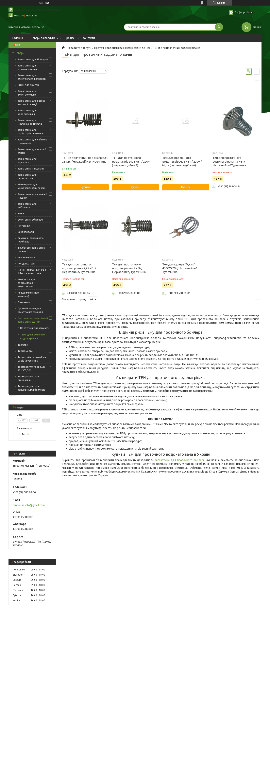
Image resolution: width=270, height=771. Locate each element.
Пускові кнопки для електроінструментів (30, 310)
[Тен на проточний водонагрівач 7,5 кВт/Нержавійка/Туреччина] (85, 121)
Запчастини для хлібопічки (27, 205)
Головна (17, 38)
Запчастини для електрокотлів (27, 93)
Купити (85, 187)
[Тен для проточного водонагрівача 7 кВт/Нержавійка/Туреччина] (135, 227)
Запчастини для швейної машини (32, 196)
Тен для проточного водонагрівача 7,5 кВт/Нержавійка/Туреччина (229, 161)
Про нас (70, 38)
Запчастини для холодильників (27, 112)
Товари (19, 53)
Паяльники (24, 302)
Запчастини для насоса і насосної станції (32, 102)
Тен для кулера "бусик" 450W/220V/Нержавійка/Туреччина (179, 268)
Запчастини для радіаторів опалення (30, 131)
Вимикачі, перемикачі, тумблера (31, 240)
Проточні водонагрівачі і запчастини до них (33, 320)
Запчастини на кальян (31, 168)
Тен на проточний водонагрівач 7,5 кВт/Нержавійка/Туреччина (85, 159)
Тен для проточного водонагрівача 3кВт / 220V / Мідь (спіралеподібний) (182, 161)
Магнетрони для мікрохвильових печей (31, 186)
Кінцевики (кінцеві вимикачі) (28, 294)
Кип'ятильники (26, 257)
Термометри (25, 351)
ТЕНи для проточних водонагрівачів (32, 336)
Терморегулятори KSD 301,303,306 (31, 368)
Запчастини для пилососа (27, 160)
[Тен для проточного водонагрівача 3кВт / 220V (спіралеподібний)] (135, 121)
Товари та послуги (43, 38)
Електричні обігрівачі (30, 219)
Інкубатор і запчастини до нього (31, 249)
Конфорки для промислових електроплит (26, 283)
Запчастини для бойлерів (33, 59)
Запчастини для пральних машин (28, 67)
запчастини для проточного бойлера (180, 460)
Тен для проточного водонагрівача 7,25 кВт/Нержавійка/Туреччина (79, 268)
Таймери (23, 344)
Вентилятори (26, 231)
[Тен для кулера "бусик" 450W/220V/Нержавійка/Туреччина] (185, 227)
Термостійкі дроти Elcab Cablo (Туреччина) (32, 359)
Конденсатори (26, 263)
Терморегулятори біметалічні (29, 378)
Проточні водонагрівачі (34, 328)
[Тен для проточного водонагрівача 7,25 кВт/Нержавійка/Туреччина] (85, 227)
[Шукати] (219, 27)
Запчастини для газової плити (32, 151)
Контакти (89, 38)
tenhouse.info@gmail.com (29, 505)
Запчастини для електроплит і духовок (32, 77)
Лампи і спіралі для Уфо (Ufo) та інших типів (32, 271)
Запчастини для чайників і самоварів (32, 141)
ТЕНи (21, 213)
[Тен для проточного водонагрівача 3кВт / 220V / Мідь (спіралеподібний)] (185, 121)
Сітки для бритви (28, 84)
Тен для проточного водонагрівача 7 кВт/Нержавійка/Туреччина (129, 268)
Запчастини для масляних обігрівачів (30, 122)
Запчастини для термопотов (27, 176)
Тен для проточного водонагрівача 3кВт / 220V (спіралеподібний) (131, 161)
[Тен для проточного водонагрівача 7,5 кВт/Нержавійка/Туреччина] (235, 121)
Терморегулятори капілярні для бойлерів (31, 388)
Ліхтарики (24, 225)
